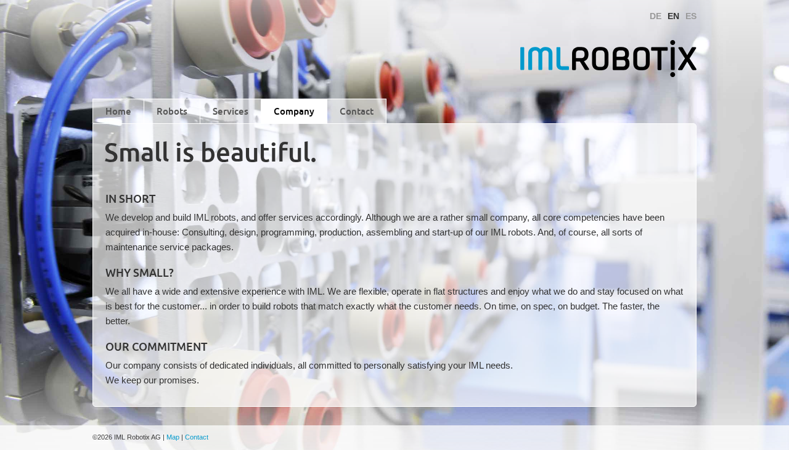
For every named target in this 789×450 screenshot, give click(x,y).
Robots (172, 111)
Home (118, 111)
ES (691, 16)
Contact (357, 111)
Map (172, 437)
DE (655, 16)
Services (230, 111)
